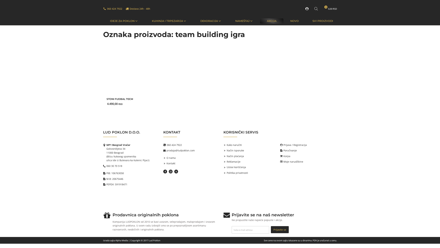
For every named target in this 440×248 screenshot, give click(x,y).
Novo (294, 21)
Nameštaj (242, 21)
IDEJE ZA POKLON (122, 21)
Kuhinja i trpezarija (167, 21)
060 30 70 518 (114, 166)
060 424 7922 (114, 8)
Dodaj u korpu (130, 98)
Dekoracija (209, 21)
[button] (308, 8)
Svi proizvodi (322, 21)
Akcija (272, 21)
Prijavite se (279, 229)
